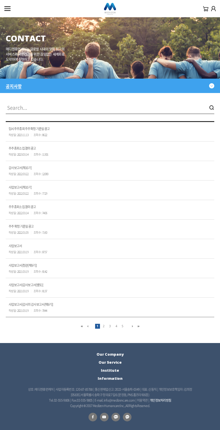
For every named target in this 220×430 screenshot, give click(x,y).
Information (110, 378)
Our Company (110, 354)
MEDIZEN (110, 9)
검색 (211, 107)
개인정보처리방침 (160, 400)
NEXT (132, 326)
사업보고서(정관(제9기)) (23, 265)
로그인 (213, 8)
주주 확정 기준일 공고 (21, 226)
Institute (110, 370)
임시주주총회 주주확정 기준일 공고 (29, 128)
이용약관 (142, 400)
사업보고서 (15, 245)
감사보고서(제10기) (20, 167)
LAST (138, 326)
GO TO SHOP (206, 8)
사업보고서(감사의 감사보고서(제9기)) (31, 304)
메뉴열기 (7, 8)
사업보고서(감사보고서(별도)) (26, 284)
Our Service (110, 362)
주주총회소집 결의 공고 (22, 148)
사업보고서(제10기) (20, 187)
